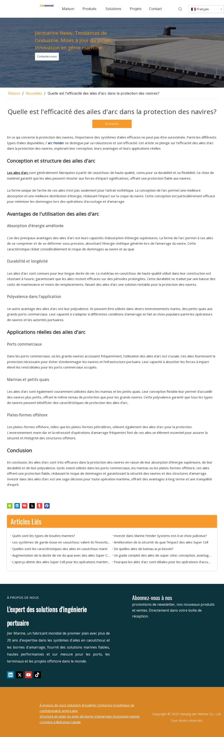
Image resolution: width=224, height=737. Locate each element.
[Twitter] (32, 506)
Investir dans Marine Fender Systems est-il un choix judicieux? (160, 535)
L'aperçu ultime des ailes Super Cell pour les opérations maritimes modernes (61, 562)
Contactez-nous (47, 56)
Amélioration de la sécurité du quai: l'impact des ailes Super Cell (161, 542)
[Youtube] (28, 674)
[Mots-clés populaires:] (180, 9)
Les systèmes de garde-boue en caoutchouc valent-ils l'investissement (61, 542)
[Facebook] (47, 506)
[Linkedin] (17, 506)
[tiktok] (37, 674)
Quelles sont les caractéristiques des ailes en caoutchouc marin (59, 549)
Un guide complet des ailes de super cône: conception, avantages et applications (163, 555)
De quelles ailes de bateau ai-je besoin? (143, 549)
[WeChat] (9, 506)
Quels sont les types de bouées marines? (43, 535)
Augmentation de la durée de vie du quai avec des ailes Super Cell (61, 555)
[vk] (24, 506)
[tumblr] (39, 506)
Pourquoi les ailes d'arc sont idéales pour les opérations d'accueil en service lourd (163, 562)
